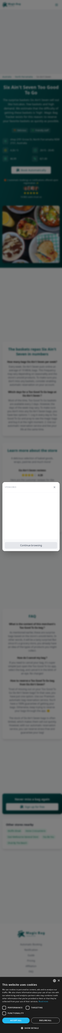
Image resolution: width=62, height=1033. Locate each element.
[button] (31, 1028)
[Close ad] (54, 487)
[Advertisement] (31, 516)
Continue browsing (31, 545)
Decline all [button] (45, 1020)
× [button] (58, 981)
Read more (43, 1001)
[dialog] (31, 1005)
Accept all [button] (16, 1020)
